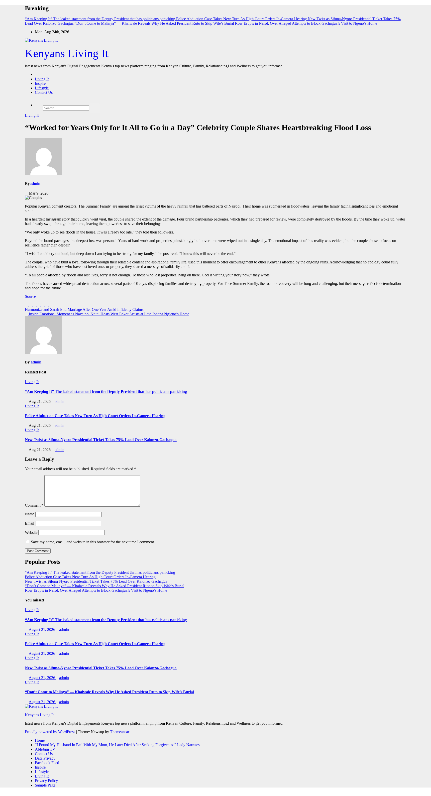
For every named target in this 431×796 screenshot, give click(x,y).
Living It (42, 79)
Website (31, 532)
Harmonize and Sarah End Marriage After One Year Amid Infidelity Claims (84, 309)
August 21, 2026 (42, 629)
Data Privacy (45, 758)
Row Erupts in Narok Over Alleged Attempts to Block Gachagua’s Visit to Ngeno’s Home (96, 590)
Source (30, 296)
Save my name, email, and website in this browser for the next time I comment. (93, 542)
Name (29, 514)
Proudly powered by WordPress (50, 732)
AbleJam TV (45, 749)
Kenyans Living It (66, 53)
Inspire (40, 83)
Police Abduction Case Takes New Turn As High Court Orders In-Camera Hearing (95, 416)
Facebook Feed (47, 763)
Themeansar (119, 732)
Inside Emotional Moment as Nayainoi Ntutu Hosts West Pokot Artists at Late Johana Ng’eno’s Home (108, 314)
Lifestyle (42, 88)
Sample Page (45, 785)
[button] (44, 101)
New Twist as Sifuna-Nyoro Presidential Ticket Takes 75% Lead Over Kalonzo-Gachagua (101, 440)
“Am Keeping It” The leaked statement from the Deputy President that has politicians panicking (106, 391)
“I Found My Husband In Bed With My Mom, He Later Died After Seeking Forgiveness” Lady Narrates (117, 745)
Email (29, 523)
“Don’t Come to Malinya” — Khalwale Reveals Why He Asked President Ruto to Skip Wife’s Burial (104, 586)
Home (40, 740)
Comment (34, 505)
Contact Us (44, 92)
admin (35, 183)
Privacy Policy (46, 781)
